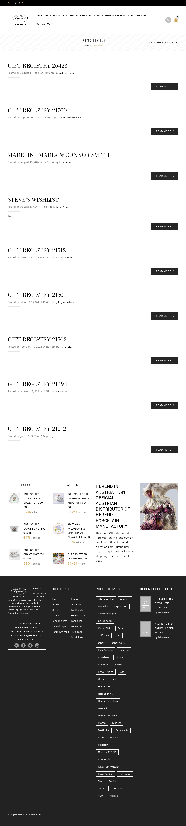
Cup (118, 635)
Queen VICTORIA (107, 752)
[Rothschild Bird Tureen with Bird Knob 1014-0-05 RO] (58, 498)
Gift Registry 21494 (37, 384)
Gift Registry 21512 (37, 250)
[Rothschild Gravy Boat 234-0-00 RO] (14, 554)
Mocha (55, 610)
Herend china (105, 693)
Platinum (115, 737)
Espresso (124, 650)
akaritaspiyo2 (65, 257)
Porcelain (103, 744)
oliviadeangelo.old (71, 117)
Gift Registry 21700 (37, 110)
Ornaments (122, 730)
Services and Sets (55, 15)
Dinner (55, 615)
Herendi (102, 708)
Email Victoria (105, 650)
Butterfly (103, 606)
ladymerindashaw (67, 302)
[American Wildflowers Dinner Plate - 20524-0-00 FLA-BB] (58, 528)
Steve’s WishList (33, 199)
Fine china (103, 657)
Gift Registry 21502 (37, 339)
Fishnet (120, 657)
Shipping (140, 15)
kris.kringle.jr (66, 346)
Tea (54, 599)
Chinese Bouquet (107, 613)
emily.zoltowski (66, 73)
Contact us (43, 23)
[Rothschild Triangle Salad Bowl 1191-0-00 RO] (14, 498)
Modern (116, 723)
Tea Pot (102, 788)
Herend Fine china (108, 701)
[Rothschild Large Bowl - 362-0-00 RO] (14, 528)
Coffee (55, 604)
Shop (39, 15)
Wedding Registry (80, 15)
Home (87, 45)
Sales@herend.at (31, 635)
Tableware (124, 774)
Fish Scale (103, 664)
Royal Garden (105, 774)
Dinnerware (118, 642)
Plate (101, 737)
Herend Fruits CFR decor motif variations (165, 603)
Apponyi (124, 599)
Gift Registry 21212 (37, 429)
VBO (100, 795)
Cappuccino (120, 606)
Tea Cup (113, 781)
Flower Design (105, 671)
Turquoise (118, 788)
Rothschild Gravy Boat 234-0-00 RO (34, 554)
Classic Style (104, 628)
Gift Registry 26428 (37, 65)
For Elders (76, 620)
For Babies (76, 626)
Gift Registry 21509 (37, 295)
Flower (118, 664)
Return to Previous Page (164, 42)
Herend (115, 679)
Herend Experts (115, 15)
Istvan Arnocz (66, 162)
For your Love (78, 615)
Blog (130, 15)
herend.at (27, 639)
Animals (98, 15)
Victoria (114, 795)
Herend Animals (60, 631)
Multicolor (103, 730)
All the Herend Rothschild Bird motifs (164, 628)
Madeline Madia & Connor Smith (58, 155)
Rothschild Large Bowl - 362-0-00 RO (34, 528)
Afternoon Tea (106, 599)
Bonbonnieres (59, 620)
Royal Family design (108, 766)
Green (101, 679)
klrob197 (62, 391)
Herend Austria (106, 686)
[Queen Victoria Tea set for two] (58, 558)
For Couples (77, 610)
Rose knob (104, 759)
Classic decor (105, 620)
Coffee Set (103, 635)
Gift (122, 671)
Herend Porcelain (107, 715)
